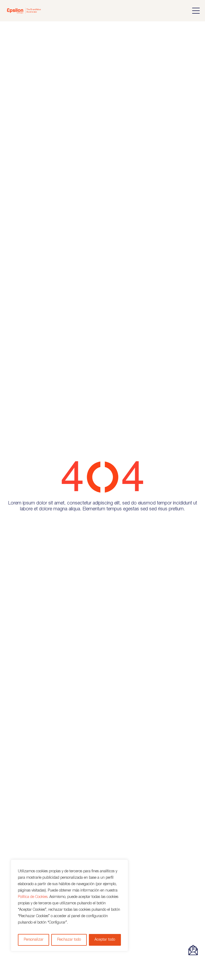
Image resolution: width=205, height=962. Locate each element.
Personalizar (34, 939)
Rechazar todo (69, 939)
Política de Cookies (33, 897)
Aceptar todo (104, 939)
